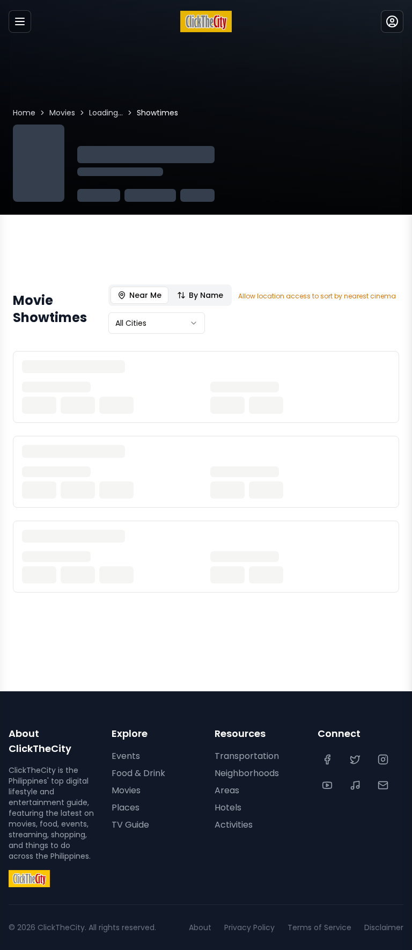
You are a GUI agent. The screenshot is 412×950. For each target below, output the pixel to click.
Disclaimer (383, 927)
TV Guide (130, 825)
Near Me (145, 295)
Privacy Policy (249, 927)
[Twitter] (356, 759)
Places (125, 807)
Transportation (247, 756)
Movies (62, 112)
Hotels (228, 807)
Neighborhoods (247, 773)
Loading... (106, 112)
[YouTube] (328, 785)
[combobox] (156, 323)
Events (126, 756)
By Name (206, 295)
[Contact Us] (384, 785)
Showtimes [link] (157, 112)
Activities (234, 825)
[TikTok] (356, 785)
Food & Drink (138, 773)
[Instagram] (384, 759)
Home (24, 112)
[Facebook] (328, 759)
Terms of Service (319, 927)
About (200, 927)
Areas (227, 790)
